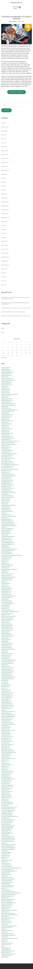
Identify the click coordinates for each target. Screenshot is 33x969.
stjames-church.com (6, 655)
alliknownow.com (5, 614)
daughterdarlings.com (6, 375)
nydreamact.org (5, 413)
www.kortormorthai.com (7, 821)
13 (3, 350)
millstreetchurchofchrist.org (8, 913)
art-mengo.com (5, 683)
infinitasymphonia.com (7, 642)
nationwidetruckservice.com (8, 730)
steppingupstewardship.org (8, 849)
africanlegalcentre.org (6, 644)
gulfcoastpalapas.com (6, 777)
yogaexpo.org (4, 572)
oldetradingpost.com (6, 456)
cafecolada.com (5, 599)
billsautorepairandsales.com (8, 899)
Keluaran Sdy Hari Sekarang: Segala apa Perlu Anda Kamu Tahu (16, 315)
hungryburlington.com (6, 675)
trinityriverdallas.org (6, 566)
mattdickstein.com (5, 793)
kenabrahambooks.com (7, 635)
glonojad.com (4, 652)
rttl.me (2, 946)
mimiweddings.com (6, 949)
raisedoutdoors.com (6, 489)
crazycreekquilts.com (6, 630)
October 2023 (4, 213)
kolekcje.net (4, 561)
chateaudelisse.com (6, 439)
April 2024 (3, 190)
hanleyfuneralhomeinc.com (8, 522)
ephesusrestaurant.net (6, 880)
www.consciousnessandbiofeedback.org (11, 868)
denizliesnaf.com (5, 757)
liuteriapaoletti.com (6, 713)
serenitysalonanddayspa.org (8, 380)
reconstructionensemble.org (8, 724)
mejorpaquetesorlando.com (8, 524)
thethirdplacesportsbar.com (8, 879)
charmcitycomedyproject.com (8, 660)
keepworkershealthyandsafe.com (9, 409)
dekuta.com (4, 858)
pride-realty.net (5, 916)
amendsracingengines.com (7, 819)
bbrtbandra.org (5, 419)
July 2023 (3, 225)
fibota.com (3, 888)
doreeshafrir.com (5, 658)
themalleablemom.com (6, 672)
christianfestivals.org (6, 694)
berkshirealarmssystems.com (8, 505)
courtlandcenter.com (6, 738)
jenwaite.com (4, 924)
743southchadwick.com (7, 477)
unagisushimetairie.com (7, 414)
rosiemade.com (5, 517)
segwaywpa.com (5, 775)
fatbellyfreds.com (5, 883)
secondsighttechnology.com (8, 536)
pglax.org (3, 710)
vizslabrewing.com (6, 506)
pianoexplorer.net (5, 872)
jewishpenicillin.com (6, 552)
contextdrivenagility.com (7, 663)
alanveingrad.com (5, 699)
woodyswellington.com (7, 882)
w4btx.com (4, 527)
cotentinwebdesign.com (7, 455)
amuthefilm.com (5, 638)
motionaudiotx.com (6, 944)
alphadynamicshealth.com (7, 918)
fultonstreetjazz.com (6, 447)
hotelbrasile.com (5, 445)
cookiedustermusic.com (7, 722)
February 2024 (4, 198)
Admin (15, 21)
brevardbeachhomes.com (7, 474)
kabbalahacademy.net (6, 530)
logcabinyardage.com (6, 788)
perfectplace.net (5, 567)
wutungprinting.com (6, 702)
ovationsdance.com (6, 558)
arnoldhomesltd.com (6, 483)
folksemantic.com (5, 500)
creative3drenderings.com (7, 785)
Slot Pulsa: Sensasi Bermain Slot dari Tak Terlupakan (13, 311)
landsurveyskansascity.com (7, 825)
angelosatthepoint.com (6, 749)
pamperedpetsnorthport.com (8, 516)
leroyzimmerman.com (6, 927)
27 (3, 355)
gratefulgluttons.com (6, 591)
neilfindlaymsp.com (6, 739)
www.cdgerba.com (5, 890)
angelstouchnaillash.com (7, 528)
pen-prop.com (4, 805)
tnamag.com (4, 769)
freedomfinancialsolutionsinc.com (9, 816)
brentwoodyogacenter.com (7, 846)
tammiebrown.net (5, 686)
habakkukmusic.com (6, 797)
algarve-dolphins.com (6, 697)
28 (8, 355)
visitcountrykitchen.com (7, 696)
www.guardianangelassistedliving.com (10, 893)
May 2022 (3, 280)
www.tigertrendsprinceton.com (9, 807)
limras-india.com (5, 369)
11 (25, 347)
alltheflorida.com (5, 908)
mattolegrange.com (6, 691)
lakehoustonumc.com (6, 796)
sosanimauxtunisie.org (6, 428)
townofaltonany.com (6, 708)
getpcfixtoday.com (5, 417)
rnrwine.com (4, 932)
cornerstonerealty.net (6, 866)
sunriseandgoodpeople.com (8, 714)
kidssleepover (16, 2)
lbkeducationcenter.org (7, 564)
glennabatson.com (5, 622)
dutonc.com (4, 688)
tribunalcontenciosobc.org (7, 617)
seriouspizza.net (5, 763)
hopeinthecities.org (6, 589)
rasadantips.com (5, 388)
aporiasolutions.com (6, 774)
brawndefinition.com (6, 627)
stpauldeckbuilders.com (7, 827)
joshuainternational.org (7, 802)
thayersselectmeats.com (7, 772)
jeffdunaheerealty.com (6, 813)
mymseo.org (4, 940)
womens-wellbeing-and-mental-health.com (11, 555)
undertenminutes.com (6, 384)
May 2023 (3, 233)
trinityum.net (4, 876)
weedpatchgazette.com (6, 511)
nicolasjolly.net (4, 641)
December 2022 (5, 253)
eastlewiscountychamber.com (8, 616)
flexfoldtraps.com (5, 818)
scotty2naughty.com (6, 657)
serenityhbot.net (5, 800)
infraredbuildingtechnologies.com (9, 464)
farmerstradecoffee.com (7, 786)
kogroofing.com (5, 430)
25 (25, 352)
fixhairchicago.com (6, 755)
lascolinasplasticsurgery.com (8, 839)
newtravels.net (4, 397)
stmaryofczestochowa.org (7, 668)
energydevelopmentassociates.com (9, 469)
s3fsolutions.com (5, 472)
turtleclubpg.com (5, 732)
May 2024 (3, 186)
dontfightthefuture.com (7, 481)
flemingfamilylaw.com (6, 930)
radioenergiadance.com (7, 433)
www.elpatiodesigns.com (7, 885)
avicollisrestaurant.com (7, 741)
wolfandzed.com (5, 857)
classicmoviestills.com (6, 597)
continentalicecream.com (7, 628)
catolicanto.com (5, 563)
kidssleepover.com (5, 395)
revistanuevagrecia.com (7, 653)
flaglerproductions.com (7, 625)
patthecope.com (5, 760)
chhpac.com (4, 941)
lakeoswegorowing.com (7, 933)
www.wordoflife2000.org (7, 495)
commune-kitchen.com (6, 636)
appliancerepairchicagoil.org (8, 405)
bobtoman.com (5, 427)
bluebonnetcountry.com (7, 420)
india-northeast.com (6, 478)
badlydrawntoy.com (6, 794)
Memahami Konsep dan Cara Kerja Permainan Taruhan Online (15, 308)
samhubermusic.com (6, 955)
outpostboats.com (5, 586)
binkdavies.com (5, 632)
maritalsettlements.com (7, 703)
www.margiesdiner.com (7, 833)
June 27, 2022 (21, 21)
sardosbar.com (4, 502)
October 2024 (4, 166)
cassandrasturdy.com (6, 594)
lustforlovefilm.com (6, 639)
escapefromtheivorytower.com (8, 475)
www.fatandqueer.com (6, 822)
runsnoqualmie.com (6, 830)
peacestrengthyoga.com (7, 814)
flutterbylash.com (5, 919)
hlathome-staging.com (6, 541)
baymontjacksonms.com (7, 707)
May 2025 (3, 138)
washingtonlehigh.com (6, 852)
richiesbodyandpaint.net (7, 372)
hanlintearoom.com (6, 921)
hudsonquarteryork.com (7, 886)
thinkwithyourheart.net (7, 491)
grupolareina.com (5, 452)
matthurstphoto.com (6, 907)
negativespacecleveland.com (8, 711)
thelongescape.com (6, 689)
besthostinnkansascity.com (7, 951)
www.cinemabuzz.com (6, 860)
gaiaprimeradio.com (6, 685)
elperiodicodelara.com (6, 370)
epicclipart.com (5, 422)
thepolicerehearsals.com (7, 613)
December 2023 (5, 205)
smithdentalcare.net (6, 952)
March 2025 (4, 146)
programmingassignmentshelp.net (9, 394)
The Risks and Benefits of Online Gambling (16, 17)
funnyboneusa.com (6, 721)
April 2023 (3, 237)
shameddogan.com (5, 782)
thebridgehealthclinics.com (7, 779)
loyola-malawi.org (5, 583)
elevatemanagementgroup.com (9, 926)
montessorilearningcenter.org (8, 902)
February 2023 (4, 245)
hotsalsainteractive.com (7, 378)
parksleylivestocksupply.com (8, 577)
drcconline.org (4, 743)
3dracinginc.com (5, 608)
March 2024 (4, 194)
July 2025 (3, 134)
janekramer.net (5, 680)
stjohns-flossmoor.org (6, 719)
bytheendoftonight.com (7, 588)
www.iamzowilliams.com (7, 869)
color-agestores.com (6, 580)
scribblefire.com (5, 571)
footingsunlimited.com (6, 829)
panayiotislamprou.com (7, 436)
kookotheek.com (5, 434)
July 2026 (3, 123)
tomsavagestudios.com (6, 553)
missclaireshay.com (6, 367)
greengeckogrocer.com (6, 539)
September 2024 (5, 170)
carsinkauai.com (5, 911)
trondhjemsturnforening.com (8, 894)
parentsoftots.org (5, 783)
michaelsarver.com (5, 538)
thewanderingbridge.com (7, 671)
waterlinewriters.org (6, 780)
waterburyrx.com (5, 746)
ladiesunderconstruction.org (8, 458)
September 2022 (5, 265)
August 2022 (4, 268)
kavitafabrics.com (5, 725)
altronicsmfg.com (5, 391)
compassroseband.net (6, 764)
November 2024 (5, 162)
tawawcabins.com (5, 499)
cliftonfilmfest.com (5, 486)
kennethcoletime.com (6, 674)
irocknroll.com (4, 494)
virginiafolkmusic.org (6, 557)
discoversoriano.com (6, 600)
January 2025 (4, 154)
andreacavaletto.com (6, 575)
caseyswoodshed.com (6, 754)
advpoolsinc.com (5, 747)
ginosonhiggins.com (6, 700)
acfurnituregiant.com (6, 383)
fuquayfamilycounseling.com (8, 935)
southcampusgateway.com (7, 438)
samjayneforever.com (6, 905)
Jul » (6, 357)
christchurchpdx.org (6, 633)
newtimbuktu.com (5, 389)
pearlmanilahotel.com (6, 424)
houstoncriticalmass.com (7, 610)
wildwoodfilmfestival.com (7, 442)
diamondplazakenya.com (7, 896)
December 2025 (5, 127)
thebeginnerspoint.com (7, 602)
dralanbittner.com (5, 508)
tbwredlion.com (5, 897)
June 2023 (3, 229)
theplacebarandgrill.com (7, 744)
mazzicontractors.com (6, 877)
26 (29, 352)
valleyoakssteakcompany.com (8, 752)
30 (16, 355)
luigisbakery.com (5, 854)
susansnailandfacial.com (7, 804)
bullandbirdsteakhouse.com (8, 838)
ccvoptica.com (4, 850)
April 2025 (3, 142)
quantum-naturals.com (6, 901)
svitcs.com (3, 761)
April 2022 (3, 284)
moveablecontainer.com (7, 450)
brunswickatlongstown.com (8, 677)
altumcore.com (4, 766)
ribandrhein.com (5, 560)
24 (21, 352)
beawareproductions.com (7, 661)
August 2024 (4, 174)
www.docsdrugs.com (6, 832)
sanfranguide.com (5, 605)
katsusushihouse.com (6, 646)
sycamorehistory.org (6, 865)
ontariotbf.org (4, 406)
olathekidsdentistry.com (7, 520)
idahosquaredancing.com (7, 497)
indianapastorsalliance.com (8, 750)
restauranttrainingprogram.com (9, 549)
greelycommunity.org (6, 647)
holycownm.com (5, 728)
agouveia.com (4, 936)
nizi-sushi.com (4, 682)
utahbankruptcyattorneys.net (8, 492)
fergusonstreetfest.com (6, 904)
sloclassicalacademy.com (7, 619)
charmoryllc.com (5, 607)
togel (2, 332)
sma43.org (3, 843)
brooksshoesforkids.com (7, 771)
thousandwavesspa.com (7, 736)
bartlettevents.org (5, 449)
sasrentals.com (4, 535)
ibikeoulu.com (4, 664)
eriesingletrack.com (6, 514)
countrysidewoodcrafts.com (8, 403)
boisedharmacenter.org (7, 578)
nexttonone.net (5, 799)
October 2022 (4, 261)
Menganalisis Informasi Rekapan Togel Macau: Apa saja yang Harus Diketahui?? (15, 303)
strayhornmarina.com (6, 624)
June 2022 (3, 276)
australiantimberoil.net (6, 461)
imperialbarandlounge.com (8, 488)
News (2, 328)
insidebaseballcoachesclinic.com (9, 910)
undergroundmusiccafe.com (8, 954)
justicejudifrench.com (6, 669)
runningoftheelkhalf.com (7, 811)
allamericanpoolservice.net (8, 550)
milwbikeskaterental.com (7, 705)
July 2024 (3, 178)
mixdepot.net (4, 861)
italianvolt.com (4, 503)
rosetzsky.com (4, 650)
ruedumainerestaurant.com (8, 649)
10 (21, 347)
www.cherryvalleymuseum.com (9, 453)
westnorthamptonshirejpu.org (8, 444)
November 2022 (5, 257)
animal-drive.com (5, 768)
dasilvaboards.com (6, 621)
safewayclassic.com (6, 402)
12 (29, 347)
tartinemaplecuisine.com (7, 678)
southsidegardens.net (6, 874)
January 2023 (4, 249)
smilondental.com (5, 531)
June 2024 (3, 182)
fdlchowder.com (5, 835)
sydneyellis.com (5, 545)
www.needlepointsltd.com (7, 836)
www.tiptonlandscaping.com (8, 847)
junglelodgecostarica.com (7, 693)
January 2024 (4, 201)
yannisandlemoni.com (6, 510)
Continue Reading (16, 92)
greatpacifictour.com (6, 733)
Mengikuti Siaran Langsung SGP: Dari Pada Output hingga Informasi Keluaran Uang (15, 298)
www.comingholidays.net (7, 603)
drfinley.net (4, 929)
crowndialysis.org (5, 547)
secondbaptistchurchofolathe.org (9, 938)
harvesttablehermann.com (7, 466)
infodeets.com (4, 377)
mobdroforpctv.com (6, 592)
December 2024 (5, 158)
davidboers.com (5, 789)
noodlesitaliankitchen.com (7, 411)
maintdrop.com (5, 425)
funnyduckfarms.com (6, 922)
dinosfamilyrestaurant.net (7, 463)
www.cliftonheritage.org (7, 841)
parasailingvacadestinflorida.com (9, 915)
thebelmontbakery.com (7, 400)
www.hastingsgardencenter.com (9, 871)
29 (12, 355)
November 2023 (5, 209)
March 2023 (4, 241)
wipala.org (4, 582)
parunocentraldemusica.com (8, 891)
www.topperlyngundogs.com (8, 810)
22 (12, 352)
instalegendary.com (6, 408)
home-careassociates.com (7, 574)
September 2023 (5, 217)
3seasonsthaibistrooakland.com (9, 569)
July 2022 (3, 272)
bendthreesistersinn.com (7, 718)
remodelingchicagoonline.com (8, 844)
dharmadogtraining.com (7, 943)
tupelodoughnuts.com (6, 519)
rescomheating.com (6, 947)
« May (2, 357)
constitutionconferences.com (8, 758)
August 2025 (4, 131)
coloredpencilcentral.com (7, 485)
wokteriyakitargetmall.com (7, 542)
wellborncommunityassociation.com (10, 441)
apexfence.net (4, 957)
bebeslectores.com (5, 460)
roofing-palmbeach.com (7, 480)
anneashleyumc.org (6, 824)
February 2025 (4, 150)
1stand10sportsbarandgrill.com (9, 525)
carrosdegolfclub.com (6, 467)
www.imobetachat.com (6, 791)
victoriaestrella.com (6, 735)
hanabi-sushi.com (5, 855)
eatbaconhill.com (5, 392)
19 (29, 350)
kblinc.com (4, 513)
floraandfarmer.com (6, 470)
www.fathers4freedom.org (7, 808)
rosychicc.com (4, 585)
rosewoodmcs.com (5, 863)
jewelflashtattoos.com (6, 416)
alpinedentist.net (5, 431)
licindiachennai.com (6, 374)
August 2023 (4, 221)
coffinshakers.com (5, 666)
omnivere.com (4, 386)
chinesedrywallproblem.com (8, 716)
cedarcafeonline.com (6, 381)
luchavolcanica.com (6, 727)
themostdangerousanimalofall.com (9, 611)
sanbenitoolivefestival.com (7, 596)
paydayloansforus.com (6, 399)
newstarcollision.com (6, 533)
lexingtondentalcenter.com (7, 544)
